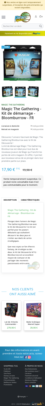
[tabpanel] (22, 237)
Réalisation (26, 404)
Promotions (8, 385)
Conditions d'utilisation (33, 378)
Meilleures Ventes (10, 382)
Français (22, 396)
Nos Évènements (31, 369)
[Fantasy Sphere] (22, 17)
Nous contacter (30, 382)
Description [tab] (10, 200)
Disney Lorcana (9, 376)
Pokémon (7, 371)
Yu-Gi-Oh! (7, 369)
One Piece (7, 373)
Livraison (28, 373)
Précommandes (9, 380)
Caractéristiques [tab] (30, 200)
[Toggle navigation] (4, 17)
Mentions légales (31, 380)
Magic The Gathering (13, 105)
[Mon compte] (36, 16)
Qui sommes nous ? (32, 371)
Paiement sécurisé (31, 376)
